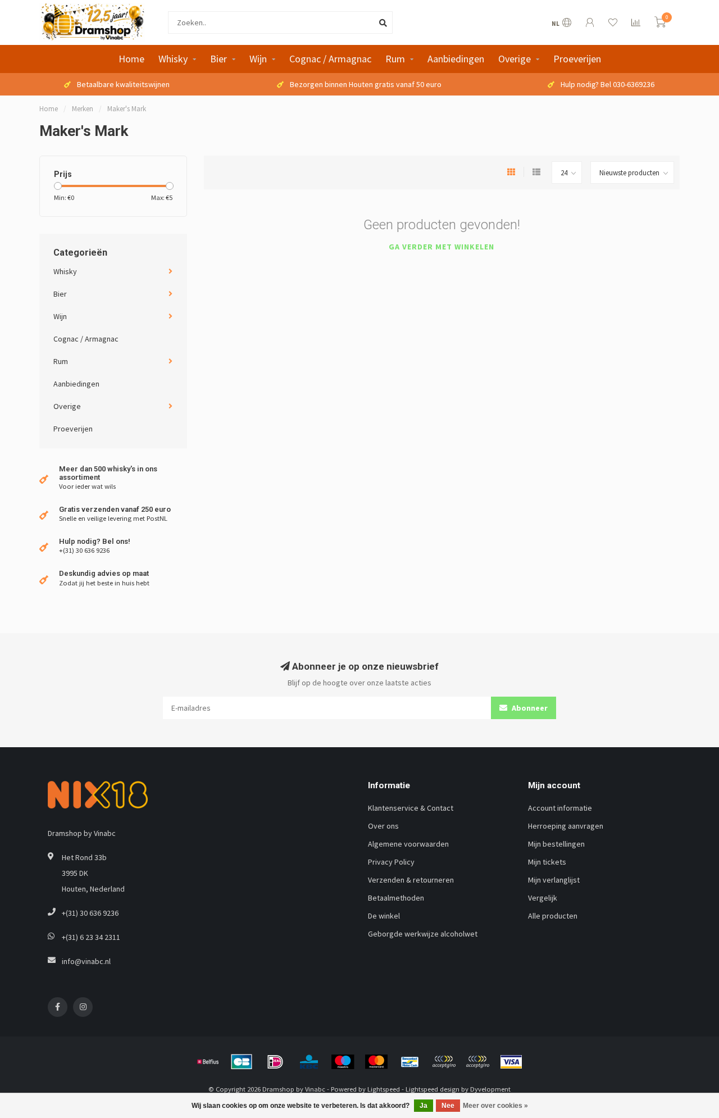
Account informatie (560, 808)
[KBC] (309, 1061)
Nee (448, 1106)
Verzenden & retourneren (411, 880)
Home (131, 58)
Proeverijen (577, 58)
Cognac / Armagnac (330, 58)
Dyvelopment (490, 1089)
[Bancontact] (410, 1061)
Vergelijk (542, 898)
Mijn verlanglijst (554, 880)
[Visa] (511, 1061)
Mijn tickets (547, 862)
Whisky (173, 58)
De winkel (384, 916)
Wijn (258, 58)
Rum (395, 58)
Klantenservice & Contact (410, 808)
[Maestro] (343, 1061)
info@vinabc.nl (86, 961)
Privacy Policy (391, 862)
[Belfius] (208, 1061)
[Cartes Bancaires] (241, 1061)
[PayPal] (444, 1061)
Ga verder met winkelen (441, 247)
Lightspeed (383, 1089)
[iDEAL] (275, 1061)
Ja (423, 1106)
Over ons (383, 826)
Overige (514, 58)
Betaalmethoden (396, 898)
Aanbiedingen (455, 58)
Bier (218, 58)
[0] (660, 24)
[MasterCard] (376, 1061)
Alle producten (552, 916)
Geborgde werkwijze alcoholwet (422, 934)
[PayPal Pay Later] (477, 1061)
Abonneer (529, 708)
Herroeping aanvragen (565, 826)
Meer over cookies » (495, 1106)
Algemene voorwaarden (408, 844)
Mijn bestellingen (556, 844)
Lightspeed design (432, 1089)
